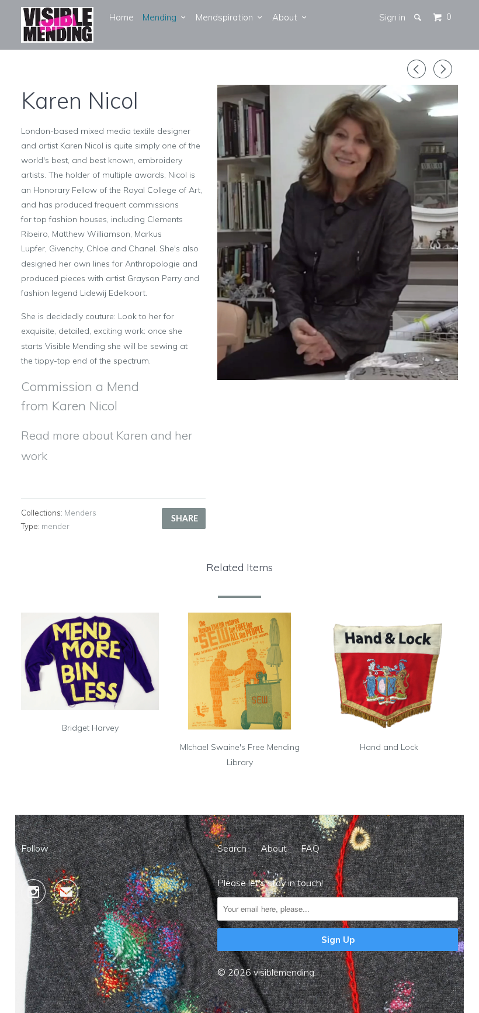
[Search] (418, 17)
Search (232, 848)
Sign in (392, 17)
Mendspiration (227, 17)
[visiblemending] (57, 25)
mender (55, 526)
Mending (162, 17)
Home (121, 17)
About (287, 17)
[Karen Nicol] (337, 232)
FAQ (310, 848)
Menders (80, 512)
